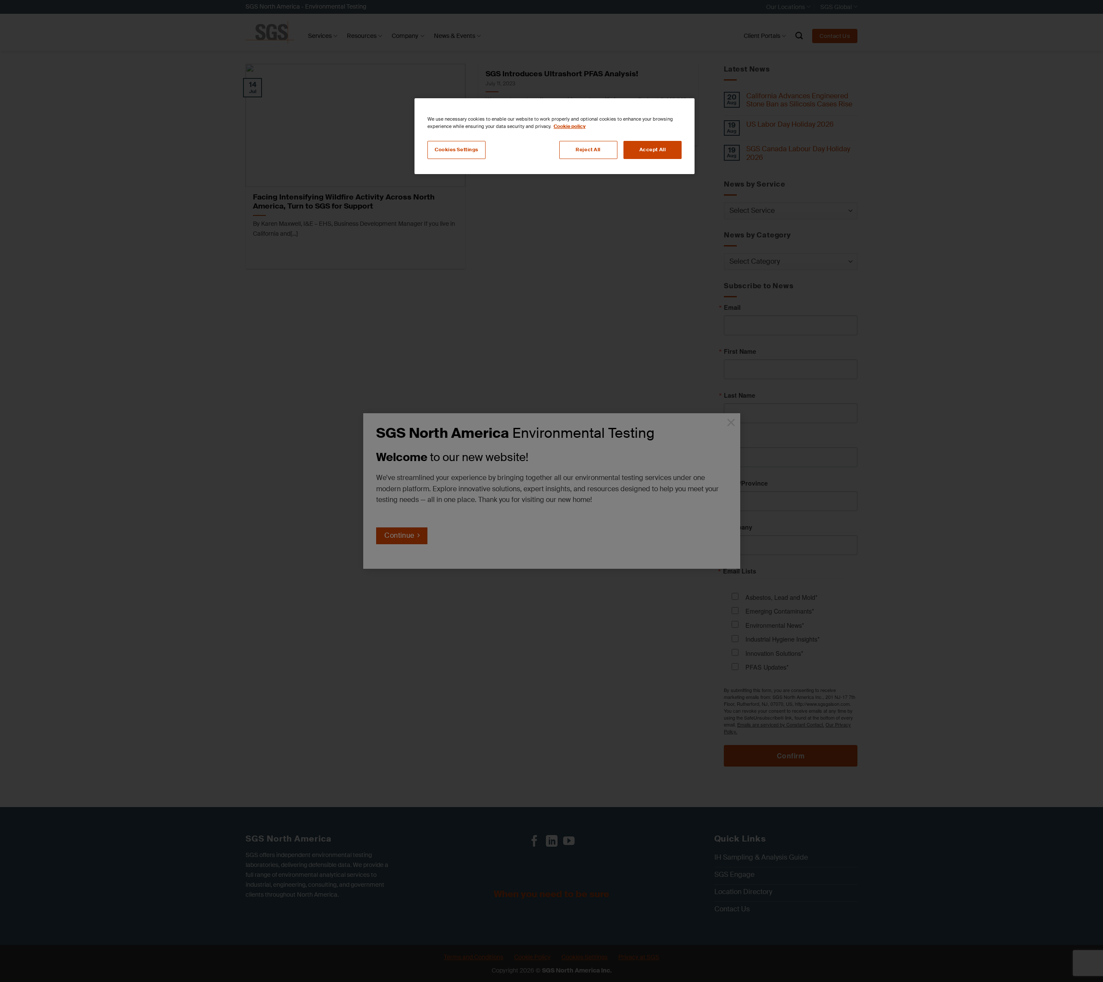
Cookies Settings (456, 150)
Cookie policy (570, 126)
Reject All (588, 150)
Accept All (652, 150)
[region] (554, 136)
